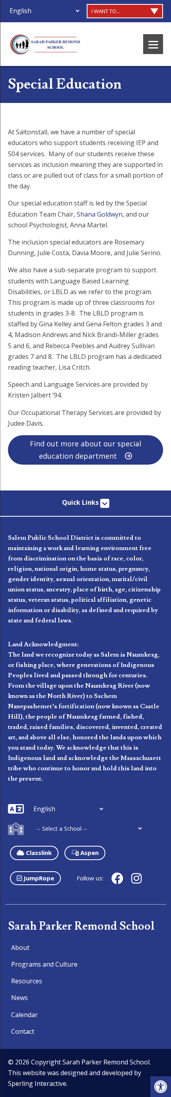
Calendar (24, 1014)
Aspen (89, 853)
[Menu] (153, 44)
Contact (22, 1031)
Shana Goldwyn (99, 214)
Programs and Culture (44, 964)
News (19, 997)
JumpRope (38, 878)
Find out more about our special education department (85, 450)
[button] (160, 1086)
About (20, 947)
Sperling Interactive (37, 1083)
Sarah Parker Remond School (81, 926)
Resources (26, 981)
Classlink (38, 853)
